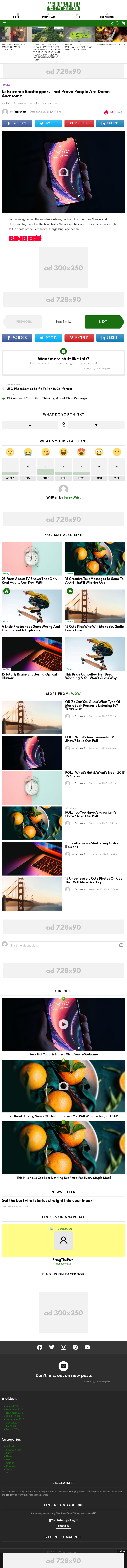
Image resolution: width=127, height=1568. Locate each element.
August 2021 (13, 1406)
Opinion (10, 1463)
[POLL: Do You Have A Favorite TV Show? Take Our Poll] (32, 823)
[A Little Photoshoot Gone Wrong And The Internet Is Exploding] (32, 606)
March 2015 (12, 1429)
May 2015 (11, 1426)
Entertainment (13, 1449)
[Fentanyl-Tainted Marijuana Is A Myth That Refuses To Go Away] (79, 34)
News (9, 1456)
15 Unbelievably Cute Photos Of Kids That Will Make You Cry (93, 880)
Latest (18, 17)
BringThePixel (63, 1260)
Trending (107, 17)
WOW (6, 669)
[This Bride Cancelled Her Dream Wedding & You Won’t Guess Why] (95, 654)
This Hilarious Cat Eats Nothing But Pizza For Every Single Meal (63, 1178)
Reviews (10, 1466)
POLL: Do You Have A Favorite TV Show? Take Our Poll (90, 814)
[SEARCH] (118, 23)
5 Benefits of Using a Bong (111, 45)
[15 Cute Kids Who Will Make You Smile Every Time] (95, 606)
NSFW (9, 1459)
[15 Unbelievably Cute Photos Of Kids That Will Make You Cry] (32, 894)
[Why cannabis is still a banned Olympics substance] (16, 34)
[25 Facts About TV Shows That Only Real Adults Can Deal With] (32, 558)
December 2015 (14, 1409)
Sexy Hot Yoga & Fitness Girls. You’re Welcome (63, 1054)
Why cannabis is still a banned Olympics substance (13, 47)
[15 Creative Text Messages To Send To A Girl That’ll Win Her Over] (95, 558)
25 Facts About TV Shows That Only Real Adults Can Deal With (29, 580)
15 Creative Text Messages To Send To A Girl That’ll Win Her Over (94, 580)
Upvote (30, 425)
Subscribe (63, 1526)
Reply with (121, 945)
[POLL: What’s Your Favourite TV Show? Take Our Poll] (32, 753)
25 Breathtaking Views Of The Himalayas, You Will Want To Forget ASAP (63, 1116)
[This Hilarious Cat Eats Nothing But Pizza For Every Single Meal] (63, 1147)
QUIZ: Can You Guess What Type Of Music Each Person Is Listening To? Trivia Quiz (92, 706)
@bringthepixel (63, 1263)
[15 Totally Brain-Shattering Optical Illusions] (32, 654)
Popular (48, 17)
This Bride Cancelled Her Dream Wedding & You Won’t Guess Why (90, 676)
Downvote (96, 425)
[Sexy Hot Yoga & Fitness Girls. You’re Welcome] (63, 1024)
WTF (5, 621)
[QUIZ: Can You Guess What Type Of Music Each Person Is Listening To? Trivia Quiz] (32, 717)
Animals (10, 1446)
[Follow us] (112, 23)
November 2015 (14, 1412)
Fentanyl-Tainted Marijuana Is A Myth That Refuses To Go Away (78, 47)
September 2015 (15, 1419)
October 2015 (13, 1416)
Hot (77, 17)
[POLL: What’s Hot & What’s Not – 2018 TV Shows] (32, 788)
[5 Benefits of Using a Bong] (111, 34)
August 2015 (13, 1422)
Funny (6, 574)
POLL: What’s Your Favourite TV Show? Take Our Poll (89, 739)
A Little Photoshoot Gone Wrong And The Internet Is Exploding (31, 628)
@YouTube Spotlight (64, 1520)
